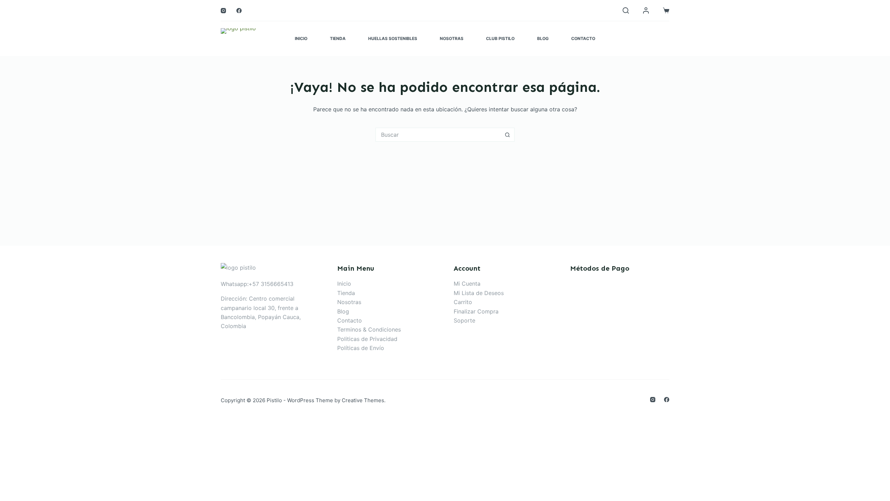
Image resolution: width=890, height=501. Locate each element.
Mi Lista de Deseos (479, 292)
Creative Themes (363, 400)
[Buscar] (626, 10)
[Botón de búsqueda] (508, 135)
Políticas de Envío (360, 347)
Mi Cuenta (467, 283)
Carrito (463, 302)
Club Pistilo (500, 38)
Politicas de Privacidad (367, 338)
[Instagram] (223, 10)
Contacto (583, 38)
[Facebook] (239, 10)
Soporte (464, 320)
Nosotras (451, 38)
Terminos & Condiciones (369, 329)
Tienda (338, 38)
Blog (543, 38)
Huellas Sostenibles (392, 38)
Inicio (301, 38)
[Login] (646, 10)
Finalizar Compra (476, 311)
